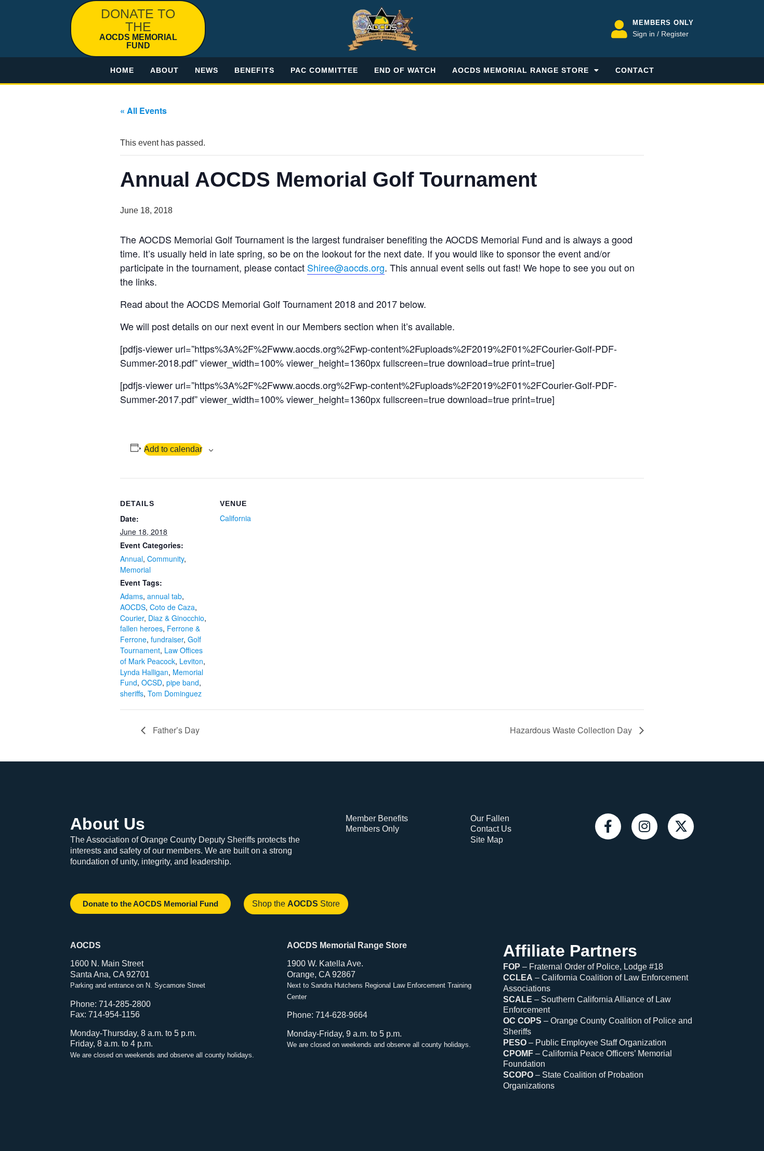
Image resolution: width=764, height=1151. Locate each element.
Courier (132, 618)
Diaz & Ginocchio (176, 618)
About (164, 70)
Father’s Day (175, 730)
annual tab (164, 596)
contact (634, 70)
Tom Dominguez (175, 693)
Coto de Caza (172, 607)
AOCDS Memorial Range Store (520, 70)
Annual (131, 558)
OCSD (151, 682)
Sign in (644, 34)
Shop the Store (296, 903)
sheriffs (131, 693)
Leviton (191, 661)
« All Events (143, 111)
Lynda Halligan (144, 672)
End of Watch (405, 70)
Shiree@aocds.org (346, 267)
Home (122, 70)
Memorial (135, 569)
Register (675, 34)
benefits (254, 70)
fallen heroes (141, 628)
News (206, 70)
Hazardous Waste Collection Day (572, 730)
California (235, 518)
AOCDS (133, 607)
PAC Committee (324, 70)
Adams (131, 596)
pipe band (182, 682)
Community (165, 558)
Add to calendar (173, 449)
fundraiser (167, 639)
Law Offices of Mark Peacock (161, 655)
